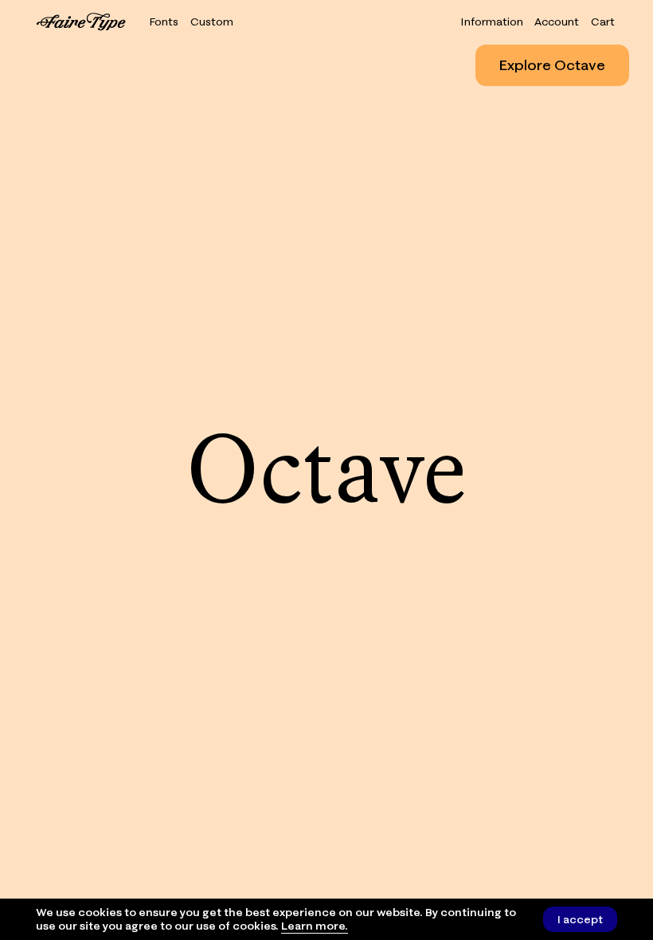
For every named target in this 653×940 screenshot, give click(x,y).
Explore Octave (552, 65)
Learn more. (314, 925)
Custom (211, 21)
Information (491, 21)
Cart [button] (603, 21)
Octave (327, 470)
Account (556, 21)
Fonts (164, 21)
